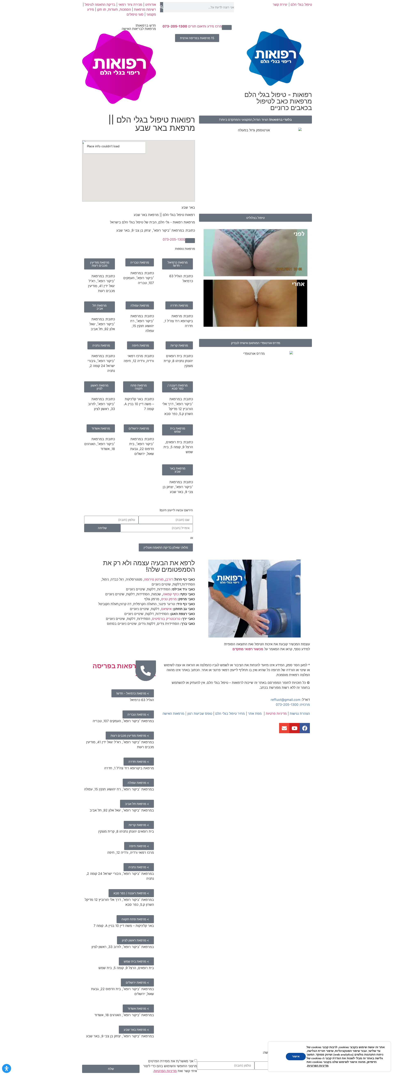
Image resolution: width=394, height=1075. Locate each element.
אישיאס (166, 609)
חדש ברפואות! (139, 27)
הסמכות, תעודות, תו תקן (114, 9)
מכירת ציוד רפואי (130, 4)
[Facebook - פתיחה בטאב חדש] (305, 728)
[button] (227, 27)
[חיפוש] (161, 7)
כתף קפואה (171, 594)
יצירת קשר (280, 4)
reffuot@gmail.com (285, 700)
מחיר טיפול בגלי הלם (230, 713)
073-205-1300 (174, 239)
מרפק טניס (169, 599)
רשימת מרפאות (145, 9)
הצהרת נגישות (300, 713)
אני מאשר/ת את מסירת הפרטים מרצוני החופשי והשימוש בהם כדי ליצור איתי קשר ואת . (170, 1066)
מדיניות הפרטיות (165, 1071)
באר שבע (188, 207)
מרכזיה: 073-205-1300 (293, 704)
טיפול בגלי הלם (301, 4)
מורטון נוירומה (154, 579)
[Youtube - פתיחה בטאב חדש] (294, 728)
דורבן (169, 579)
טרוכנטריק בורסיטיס (166, 619)
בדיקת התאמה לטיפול (100, 4)
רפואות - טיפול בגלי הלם (278, 101)
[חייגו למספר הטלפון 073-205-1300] (145, 670)
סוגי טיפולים (135, 14)
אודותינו (150, 4)
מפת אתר (255, 713)
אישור (296, 1056)
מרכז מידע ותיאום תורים (192, 26)
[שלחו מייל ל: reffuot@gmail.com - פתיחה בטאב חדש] (284, 728)
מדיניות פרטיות (276, 713)
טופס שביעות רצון (199, 713)
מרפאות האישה (173, 713)
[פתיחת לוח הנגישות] (6, 1068)
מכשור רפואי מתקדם (248, 649)
